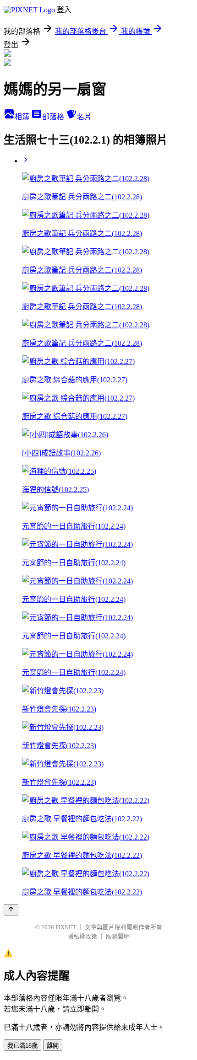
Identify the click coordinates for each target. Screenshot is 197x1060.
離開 (53, 1045)
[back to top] (11, 909)
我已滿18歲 (22, 1045)
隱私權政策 (82, 936)
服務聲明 (118, 936)
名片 (84, 117)
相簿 (23, 117)
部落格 (54, 117)
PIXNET (65, 927)
